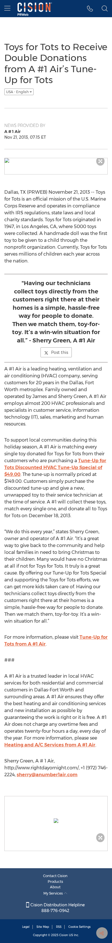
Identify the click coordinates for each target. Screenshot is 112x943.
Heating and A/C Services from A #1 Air (49, 745)
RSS (58, 927)
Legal (26, 927)
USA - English (18, 92)
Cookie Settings (79, 927)
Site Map (42, 927)
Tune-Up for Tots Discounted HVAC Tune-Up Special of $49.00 (55, 467)
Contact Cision (55, 876)
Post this (59, 352)
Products (55, 881)
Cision (63, 935)
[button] (90, 8)
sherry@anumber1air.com (47, 774)
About (55, 887)
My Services (53, 893)
